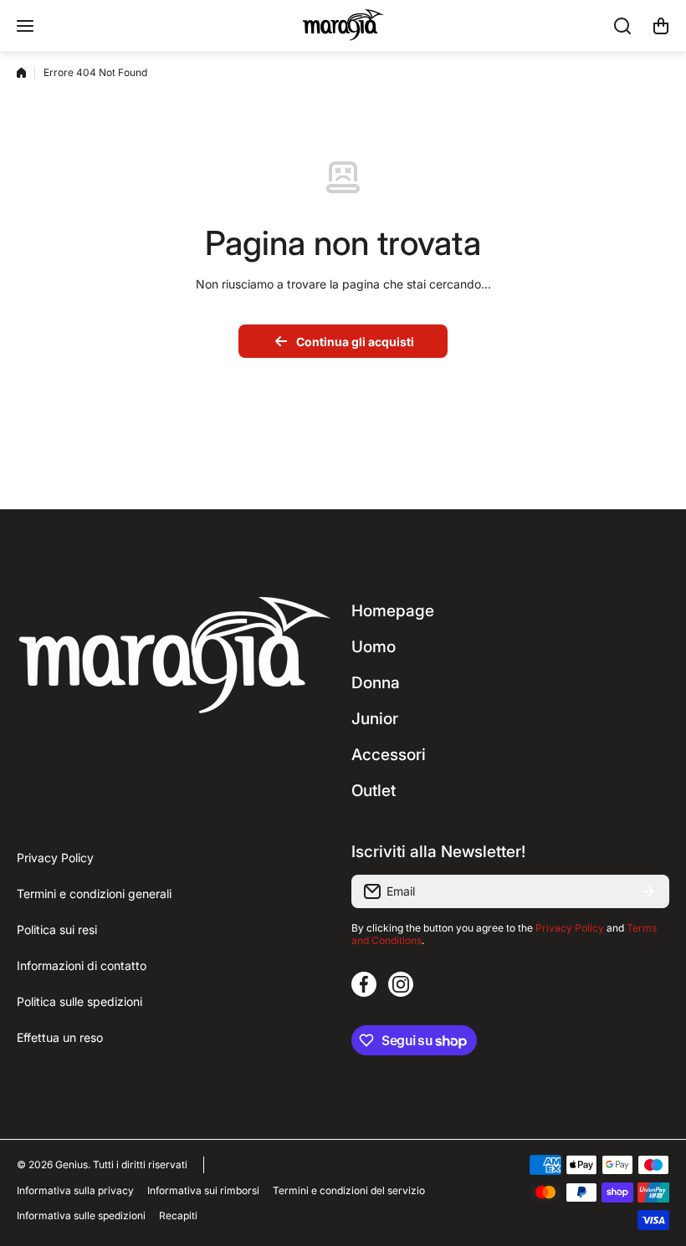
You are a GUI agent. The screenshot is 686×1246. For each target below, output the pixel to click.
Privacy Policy (569, 928)
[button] (661, 26)
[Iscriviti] (648, 891)
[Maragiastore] (343, 25)
